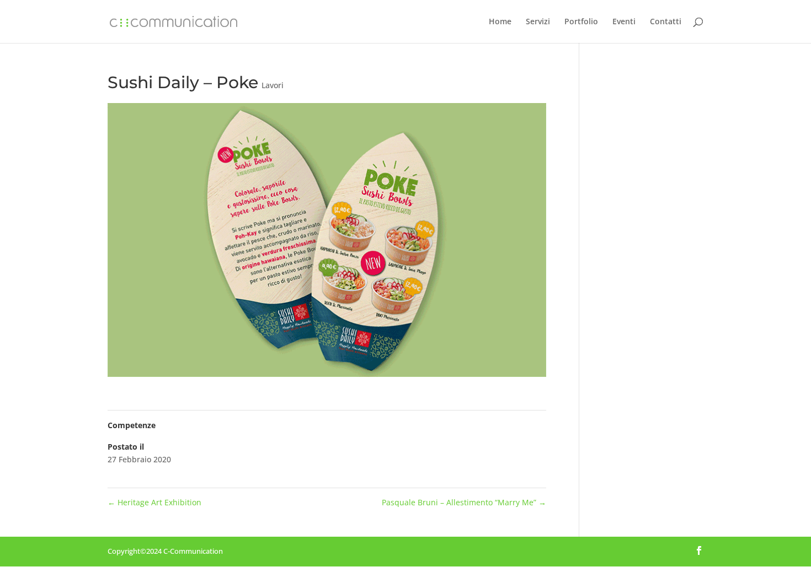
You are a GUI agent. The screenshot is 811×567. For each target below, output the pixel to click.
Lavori (273, 85)
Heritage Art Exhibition (154, 502)
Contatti (665, 22)
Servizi (538, 22)
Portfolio (581, 22)
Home (500, 22)
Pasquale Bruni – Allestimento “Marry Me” (464, 502)
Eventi (624, 22)
